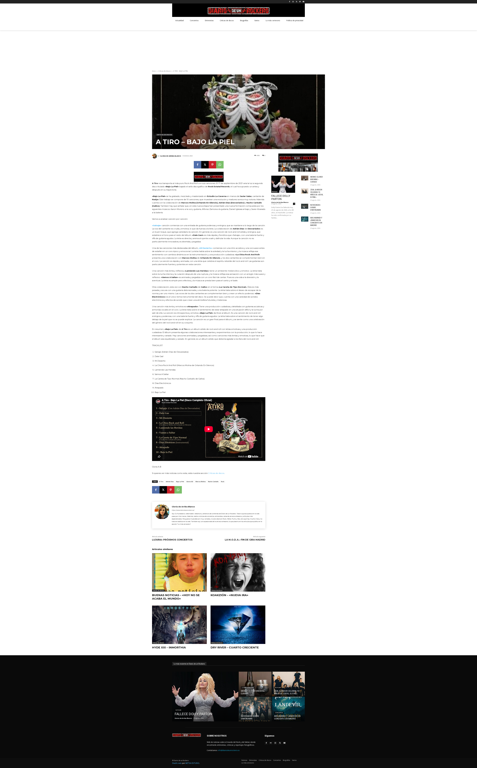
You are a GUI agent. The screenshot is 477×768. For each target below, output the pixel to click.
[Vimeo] (299, 1)
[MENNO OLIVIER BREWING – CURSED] (304, 178)
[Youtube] (303, 1)
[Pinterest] (212, 164)
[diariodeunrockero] (238, 10)
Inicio (154, 71)
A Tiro (161, 481)
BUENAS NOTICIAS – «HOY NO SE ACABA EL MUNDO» (176, 596)
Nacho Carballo (213, 481)
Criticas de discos (164, 71)
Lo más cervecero (248, 687)
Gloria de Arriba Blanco (170, 156)
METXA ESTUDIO (192, 763)
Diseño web (177, 763)
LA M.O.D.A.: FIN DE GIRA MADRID (245, 539)
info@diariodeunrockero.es (229, 750)
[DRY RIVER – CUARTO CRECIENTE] (238, 625)
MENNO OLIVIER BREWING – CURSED (316, 179)
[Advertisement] (238, 48)
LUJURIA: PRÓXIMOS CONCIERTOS (172, 539)
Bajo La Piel (180, 481)
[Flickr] (271, 743)
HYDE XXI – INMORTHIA (169, 647)
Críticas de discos (216, 473)
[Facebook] (289, 1)
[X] (296, 1)
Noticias (274, 192)
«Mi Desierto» (205, 248)
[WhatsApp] (220, 164)
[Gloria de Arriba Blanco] (155, 156)
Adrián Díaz (170, 481)
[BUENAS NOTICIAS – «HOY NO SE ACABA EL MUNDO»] (179, 572)
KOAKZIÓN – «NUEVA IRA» (229, 595)
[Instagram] (293, 1)
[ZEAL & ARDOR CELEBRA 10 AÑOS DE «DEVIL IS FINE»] (304, 190)
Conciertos (279, 712)
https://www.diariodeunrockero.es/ (183, 510)
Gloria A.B (189, 481)
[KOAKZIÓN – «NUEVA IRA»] (238, 572)
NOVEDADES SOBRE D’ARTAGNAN (315, 207)
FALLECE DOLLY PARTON (280, 197)
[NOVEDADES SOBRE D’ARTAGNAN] (304, 206)
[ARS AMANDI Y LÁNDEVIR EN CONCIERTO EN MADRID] (304, 219)
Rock (222, 481)
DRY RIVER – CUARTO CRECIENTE (235, 647)
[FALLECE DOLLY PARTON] (283, 184)
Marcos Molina (201, 481)
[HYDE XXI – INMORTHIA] (179, 625)
